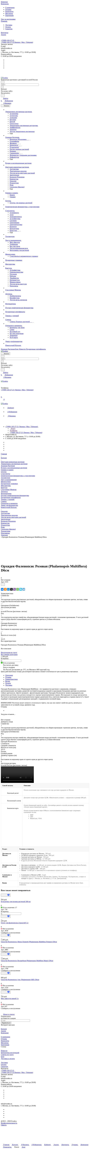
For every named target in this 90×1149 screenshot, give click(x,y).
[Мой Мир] (8, 589)
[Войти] (2, 395)
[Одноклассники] (5, 589)
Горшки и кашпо (7, 470)
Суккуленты (5, 474)
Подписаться (6, 1023)
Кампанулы (5, 523)
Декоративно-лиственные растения (14, 464)
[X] (11, 589)
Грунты (3, 472)
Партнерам (9, 15)
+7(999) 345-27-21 (7, 40)
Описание (9, 675)
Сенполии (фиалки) (8, 529)
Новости (4, 1051)
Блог (2, 1057)
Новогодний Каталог (9, 507)
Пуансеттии (5, 525)
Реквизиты (9, 11)
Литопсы (4, 491)
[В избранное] (3, 584)
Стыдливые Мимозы (8, 489)
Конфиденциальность (9, 1123)
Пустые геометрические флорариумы (15, 495)
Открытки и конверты (9, 503)
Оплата (8, 27)
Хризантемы (5, 531)
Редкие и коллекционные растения (14, 468)
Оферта (3, 1125)
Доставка (8, 25)
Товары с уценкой (7, 499)
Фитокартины (6, 493)
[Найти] (3, 95)
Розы (3, 527)
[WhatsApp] (17, 589)
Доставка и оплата (8, 1059)
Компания (4, 1033)
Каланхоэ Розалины (8, 521)
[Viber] (14, 589)
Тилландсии (5, 478)
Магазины (9, 13)
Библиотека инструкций (10, 1053)
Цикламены (5, 533)
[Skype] (20, 589)
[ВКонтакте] (2, 589)
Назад (12, 429)
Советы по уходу (7, 1055)
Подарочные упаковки (9, 484)
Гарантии (8, 29)
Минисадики (6, 482)
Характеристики (11, 679)
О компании (9, 7)
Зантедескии (5, 519)
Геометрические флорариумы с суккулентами (18, 476)
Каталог (4, 1029)
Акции (3, 1031)
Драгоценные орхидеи (9, 515)
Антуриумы (5, 513)
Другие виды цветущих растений (13, 517)
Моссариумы (6, 486)
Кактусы (4, 487)
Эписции (4, 535)
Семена (3, 501)
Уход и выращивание (9, 480)
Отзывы (8, 9)
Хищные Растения (8, 466)
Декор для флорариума (9, 505)
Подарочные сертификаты (11, 497)
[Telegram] (23, 589)
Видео (7, 681)
